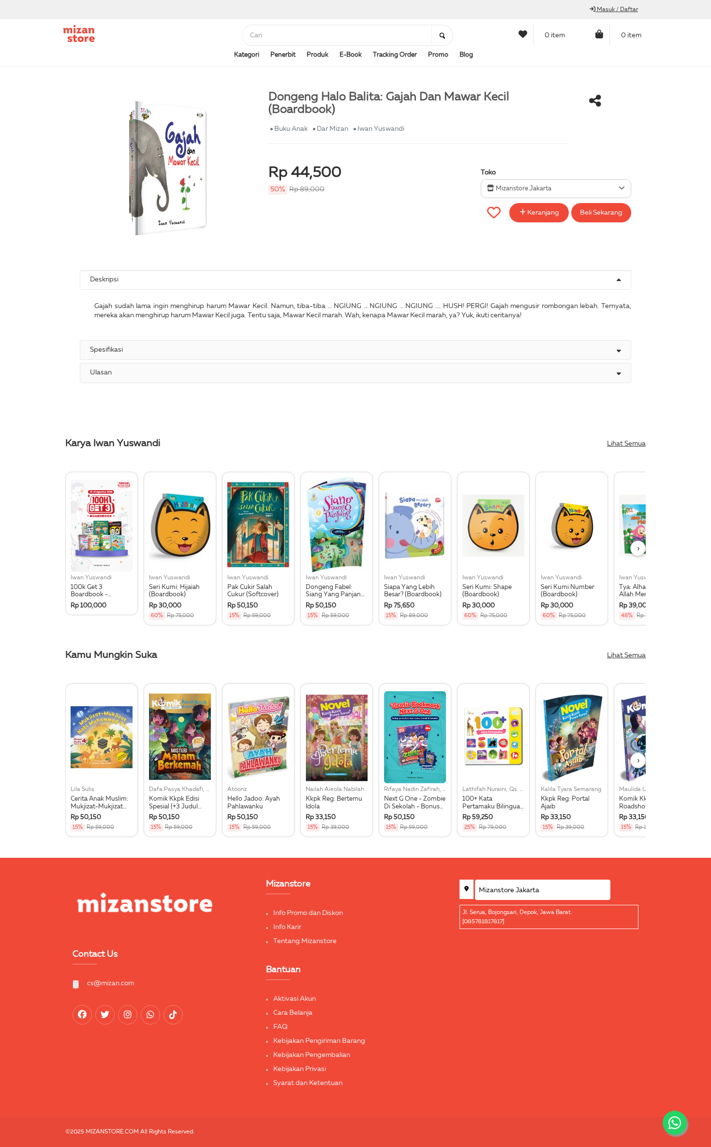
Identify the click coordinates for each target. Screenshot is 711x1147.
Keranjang (542, 212)
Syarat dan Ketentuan (307, 1083)
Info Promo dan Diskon (308, 913)
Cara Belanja (292, 1012)
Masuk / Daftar (616, 10)
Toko (488, 172)
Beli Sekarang (601, 212)
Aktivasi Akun (294, 998)
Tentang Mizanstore (305, 941)
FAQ (280, 1026)
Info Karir (287, 927)
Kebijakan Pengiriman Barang (319, 1041)
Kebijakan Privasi (299, 1069)
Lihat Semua (626, 443)
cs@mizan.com (110, 983)
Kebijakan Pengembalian (311, 1055)
